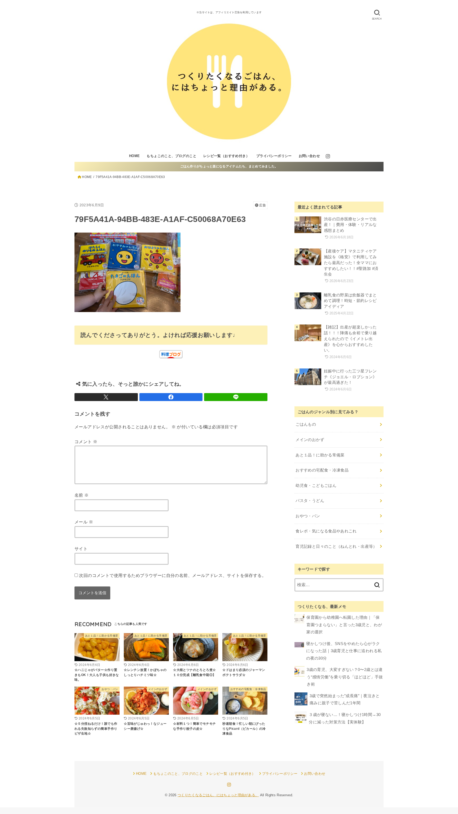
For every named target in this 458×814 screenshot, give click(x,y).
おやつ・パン (308, 516)
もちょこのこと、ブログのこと (171, 156)
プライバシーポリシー (274, 156)
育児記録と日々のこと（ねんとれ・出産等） (336, 546)
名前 (81, 495)
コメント (85, 441)
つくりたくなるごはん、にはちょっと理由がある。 (218, 795)
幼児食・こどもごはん (316, 485)
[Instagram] (327, 156)
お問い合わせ (309, 156)
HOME (134, 156)
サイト (80, 548)
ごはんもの (306, 424)
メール (83, 521)
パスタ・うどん (310, 501)
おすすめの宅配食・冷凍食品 (322, 470)
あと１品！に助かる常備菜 (320, 455)
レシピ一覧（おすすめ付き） (226, 156)
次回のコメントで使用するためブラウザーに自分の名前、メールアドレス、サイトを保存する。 (172, 575)
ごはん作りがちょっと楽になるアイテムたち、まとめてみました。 (229, 166)
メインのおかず (310, 440)
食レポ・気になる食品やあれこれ (326, 531)
